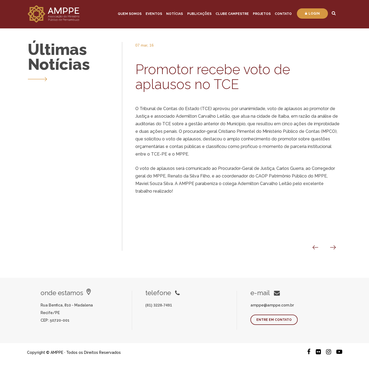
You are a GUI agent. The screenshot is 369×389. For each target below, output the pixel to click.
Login (314, 13)
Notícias (174, 14)
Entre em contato (274, 320)
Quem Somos (130, 14)
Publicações (199, 14)
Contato (283, 14)
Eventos (154, 14)
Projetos (262, 14)
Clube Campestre (232, 14)
